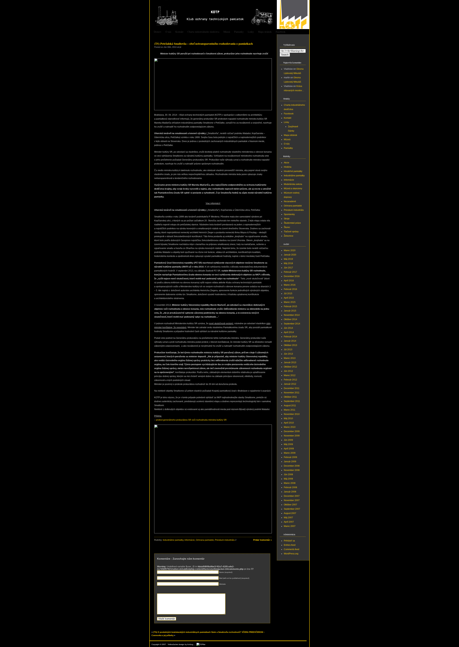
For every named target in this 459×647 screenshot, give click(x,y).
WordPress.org (291, 553)
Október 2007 (290, 504)
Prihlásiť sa (289, 540)
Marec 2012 (289, 375)
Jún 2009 (288, 440)
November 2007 (292, 500)
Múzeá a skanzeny (293, 188)
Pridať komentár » (262, 540)
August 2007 (290, 513)
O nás (168, 31)
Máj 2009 (288, 444)
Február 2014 (290, 336)
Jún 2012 (288, 371)
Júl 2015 (288, 293)
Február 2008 (290, 487)
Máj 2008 (288, 479)
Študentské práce (292, 223)
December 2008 (292, 466)
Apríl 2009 (289, 448)
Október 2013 (290, 345)
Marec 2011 (289, 410)
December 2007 (292, 496)
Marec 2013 (289, 358)
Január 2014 (290, 341)
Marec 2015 (289, 302)
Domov (157, 31)
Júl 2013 (288, 349)
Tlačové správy (291, 231)
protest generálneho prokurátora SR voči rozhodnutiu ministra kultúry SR (191, 420)
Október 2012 (290, 367)
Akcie (286, 162)
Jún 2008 (288, 474)
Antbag (190, 644)
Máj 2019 (288, 259)
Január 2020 (290, 254)
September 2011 (292, 401)
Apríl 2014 (289, 332)
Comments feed (291, 549)
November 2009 (292, 435)
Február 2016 (290, 289)
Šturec (287, 227)
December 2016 (292, 276)
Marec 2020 (289, 250)
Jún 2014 (288, 328)
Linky (251, 31)
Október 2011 (290, 397)
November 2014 (292, 315)
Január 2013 (290, 362)
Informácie (189, 540)
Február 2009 (290, 457)
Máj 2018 (288, 263)
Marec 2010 (289, 427)
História (287, 167)
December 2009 (292, 431)
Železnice (288, 236)
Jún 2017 (288, 267)
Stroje (287, 218)
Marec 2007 (289, 526)
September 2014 (292, 323)
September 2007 (292, 509)
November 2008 (292, 470)
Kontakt (179, 31)
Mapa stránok (265, 31)
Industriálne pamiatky (173, 540)
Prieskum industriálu (225, 540)
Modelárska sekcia (293, 184)
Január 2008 (290, 491)
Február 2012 (290, 379)
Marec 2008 (289, 483)
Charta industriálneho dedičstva (203, 31)
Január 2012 (290, 384)
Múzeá (226, 31)
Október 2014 (290, 319)
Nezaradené (290, 201)
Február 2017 (290, 272)
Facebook (280, 31)
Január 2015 (290, 310)
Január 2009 (290, 461)
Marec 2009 (289, 453)
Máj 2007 (288, 517)
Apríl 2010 (289, 423)
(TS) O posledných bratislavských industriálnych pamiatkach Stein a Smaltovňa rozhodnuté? (197, 632)
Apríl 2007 (289, 522)
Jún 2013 (288, 354)
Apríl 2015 (289, 298)
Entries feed (289, 545)
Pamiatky (239, 31)
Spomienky (289, 214)
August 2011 (290, 405)
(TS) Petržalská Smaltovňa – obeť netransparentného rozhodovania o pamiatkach (203, 43)
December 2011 (291, 388)
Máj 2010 (288, 418)
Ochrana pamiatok (205, 540)
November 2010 (292, 414)
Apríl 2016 (289, 280)
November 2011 (291, 392)
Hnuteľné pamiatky (293, 171)
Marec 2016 (289, 285)
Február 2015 (290, 306)
